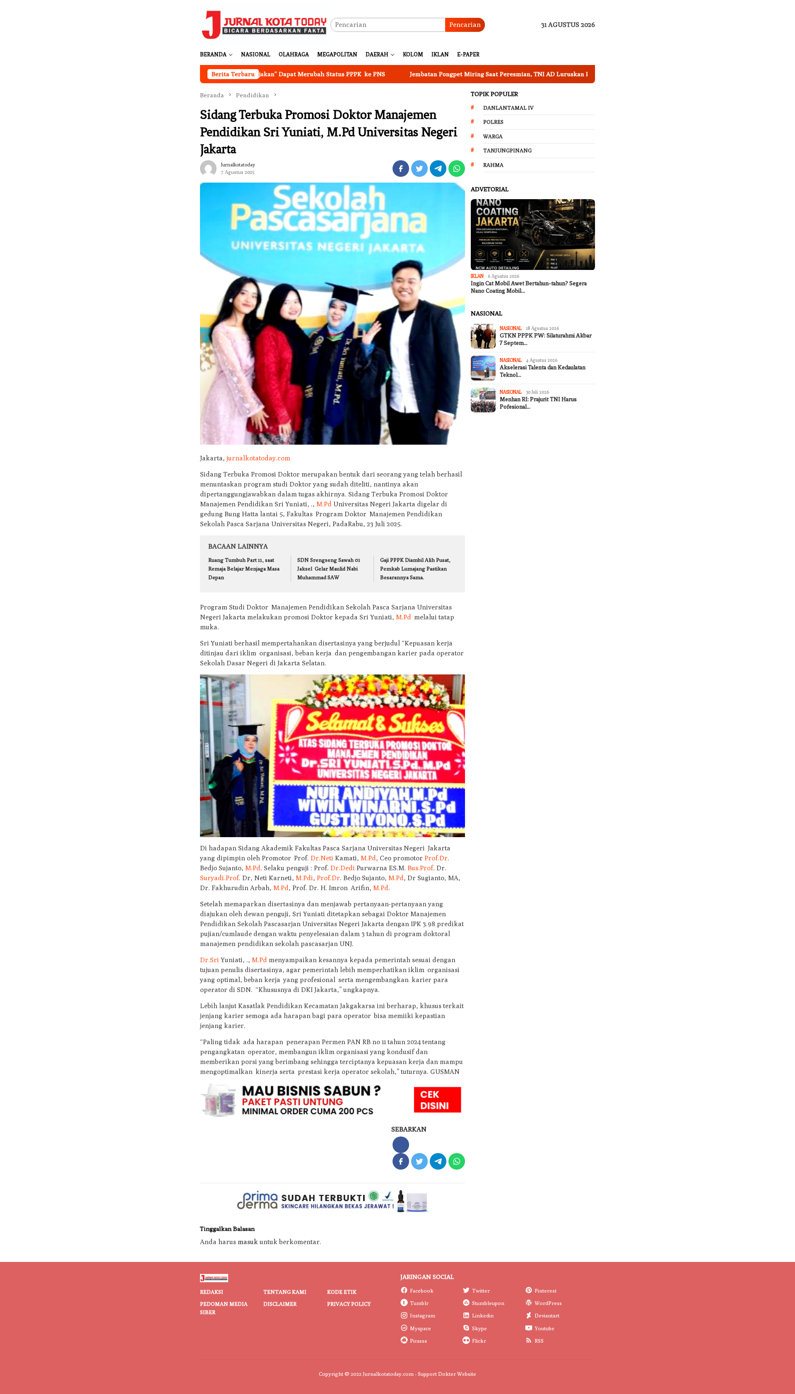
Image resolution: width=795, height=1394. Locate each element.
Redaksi (211, 1291)
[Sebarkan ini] (401, 168)
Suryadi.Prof (219, 878)
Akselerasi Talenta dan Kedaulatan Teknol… (542, 371)
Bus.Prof (420, 868)
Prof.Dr (436, 858)
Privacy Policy (349, 1303)
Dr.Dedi (342, 868)
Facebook (422, 1290)
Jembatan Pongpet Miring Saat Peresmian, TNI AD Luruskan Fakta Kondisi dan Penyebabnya (478, 73)
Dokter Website (457, 1373)
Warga (493, 136)
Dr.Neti (322, 858)
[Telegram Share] (438, 168)
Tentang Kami (284, 1291)
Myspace (420, 1328)
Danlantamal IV (508, 107)
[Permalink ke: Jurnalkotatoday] (208, 167)
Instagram (422, 1315)
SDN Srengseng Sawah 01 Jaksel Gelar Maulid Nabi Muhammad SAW (328, 568)
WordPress (548, 1303)
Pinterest (545, 1290)
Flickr (479, 1340)
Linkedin (483, 1315)
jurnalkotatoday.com (258, 458)
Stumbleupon (488, 1303)
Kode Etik (342, 1291)
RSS (539, 1340)
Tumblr (419, 1303)
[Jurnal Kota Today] (265, 24)
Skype (479, 1328)
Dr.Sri (209, 960)
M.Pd (324, 504)
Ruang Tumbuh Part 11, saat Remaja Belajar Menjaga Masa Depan (243, 568)
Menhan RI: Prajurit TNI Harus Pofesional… (538, 403)
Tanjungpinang (507, 150)
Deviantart (547, 1315)
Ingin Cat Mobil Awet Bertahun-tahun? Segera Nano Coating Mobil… (529, 287)
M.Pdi (304, 878)
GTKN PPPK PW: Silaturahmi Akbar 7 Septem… (546, 339)
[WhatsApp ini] (456, 168)
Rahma (493, 164)
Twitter (481, 1290)
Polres (493, 121)
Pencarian (465, 25)
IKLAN (477, 276)
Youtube (544, 1328)
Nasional (511, 328)
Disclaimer (279, 1303)
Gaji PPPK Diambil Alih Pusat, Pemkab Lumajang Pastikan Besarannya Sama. (415, 568)
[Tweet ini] (419, 168)
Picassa (418, 1340)
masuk (248, 1242)
